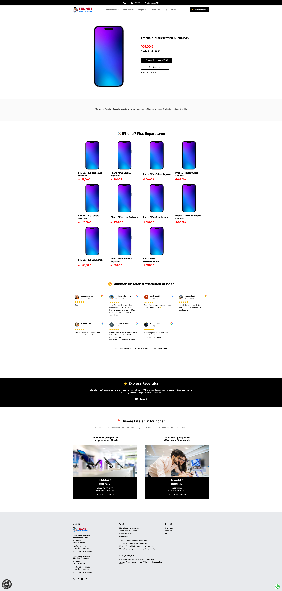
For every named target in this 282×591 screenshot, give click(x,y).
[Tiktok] (78, 579)
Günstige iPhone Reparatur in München (133, 543)
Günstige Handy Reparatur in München (133, 541)
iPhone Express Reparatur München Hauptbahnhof (137, 549)
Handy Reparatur (128, 10)
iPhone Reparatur (112, 10)
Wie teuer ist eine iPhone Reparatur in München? (136, 559)
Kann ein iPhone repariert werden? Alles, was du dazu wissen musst (141, 563)
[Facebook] (82, 579)
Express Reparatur (125, 533)
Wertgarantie (142, 10)
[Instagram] (74, 579)
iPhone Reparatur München (129, 528)
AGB (166, 533)
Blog (165, 10)
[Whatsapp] (86, 579)
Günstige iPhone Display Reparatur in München (136, 546)
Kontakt (173, 10)
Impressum (169, 528)
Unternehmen (155, 10)
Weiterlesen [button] (113, 315)
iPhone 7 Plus (133, 133)
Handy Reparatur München (128, 531)
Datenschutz (169, 531)
